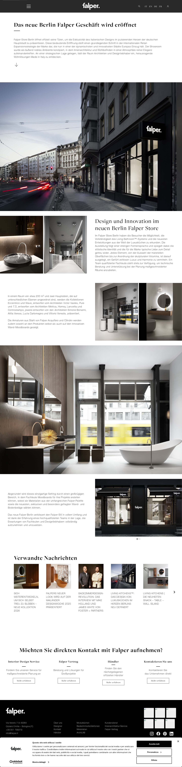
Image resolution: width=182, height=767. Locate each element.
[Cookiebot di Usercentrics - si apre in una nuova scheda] (16, 762)
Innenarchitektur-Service (116, 726)
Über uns (58, 723)
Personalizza (152, 752)
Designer (58, 726)
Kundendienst (111, 723)
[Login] (168, 6)
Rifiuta (154, 760)
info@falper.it (12, 733)
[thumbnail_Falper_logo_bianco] (91, 6)
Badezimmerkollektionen (88, 726)
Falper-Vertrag (111, 729)
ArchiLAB (81, 732)
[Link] (26, 592)
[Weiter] (174, 592)
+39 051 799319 (14, 730)
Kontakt (57, 729)
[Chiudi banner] (178, 741)
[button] (28, 6)
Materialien (82, 729)
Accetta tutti (154, 744)
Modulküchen (83, 723)
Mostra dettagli (39, 762)
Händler (57, 732)
